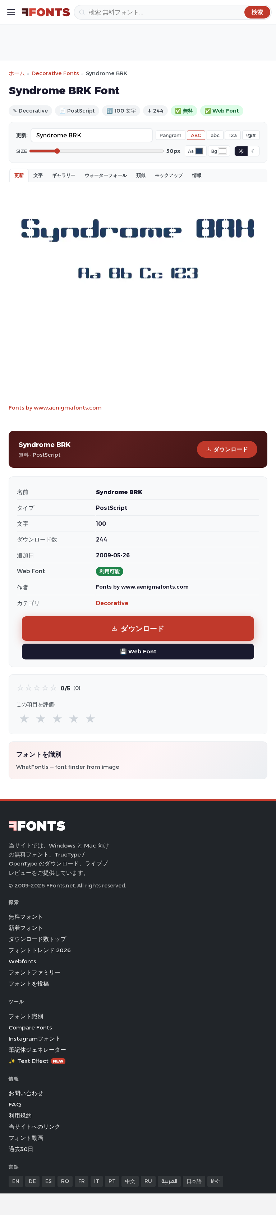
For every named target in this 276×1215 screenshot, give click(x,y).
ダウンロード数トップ (37, 939)
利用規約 (20, 1115)
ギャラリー (63, 175)
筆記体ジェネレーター (37, 1049)
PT (112, 1181)
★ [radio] (24, 719)
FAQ (15, 1104)
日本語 (194, 1181)
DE (32, 1181)
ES (48, 1181)
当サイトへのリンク (34, 1126)
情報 (197, 175)
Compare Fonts (30, 1027)
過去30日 (21, 1149)
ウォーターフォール (106, 175)
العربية (169, 1181)
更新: (22, 135)
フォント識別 (26, 1016)
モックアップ (169, 175)
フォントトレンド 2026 (40, 950)
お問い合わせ (26, 1093)
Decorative (112, 603)
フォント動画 (26, 1137)
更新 (19, 175)
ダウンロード (230, 449)
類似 (141, 175)
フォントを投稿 (29, 983)
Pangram (170, 135)
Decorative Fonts (55, 73)
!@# (251, 135)
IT (96, 1181)
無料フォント (26, 916)
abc (215, 135)
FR (81, 1181)
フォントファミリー (34, 972)
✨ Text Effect (36, 1061)
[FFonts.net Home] (46, 12)
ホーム (17, 73)
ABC (196, 135)
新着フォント (26, 927)
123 (233, 135)
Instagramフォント (35, 1038)
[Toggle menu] (11, 12)
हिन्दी (215, 1181)
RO (65, 1181)
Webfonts (22, 961)
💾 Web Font (138, 651)
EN (15, 1181)
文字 (38, 175)
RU (148, 1181)
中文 (130, 1181)
